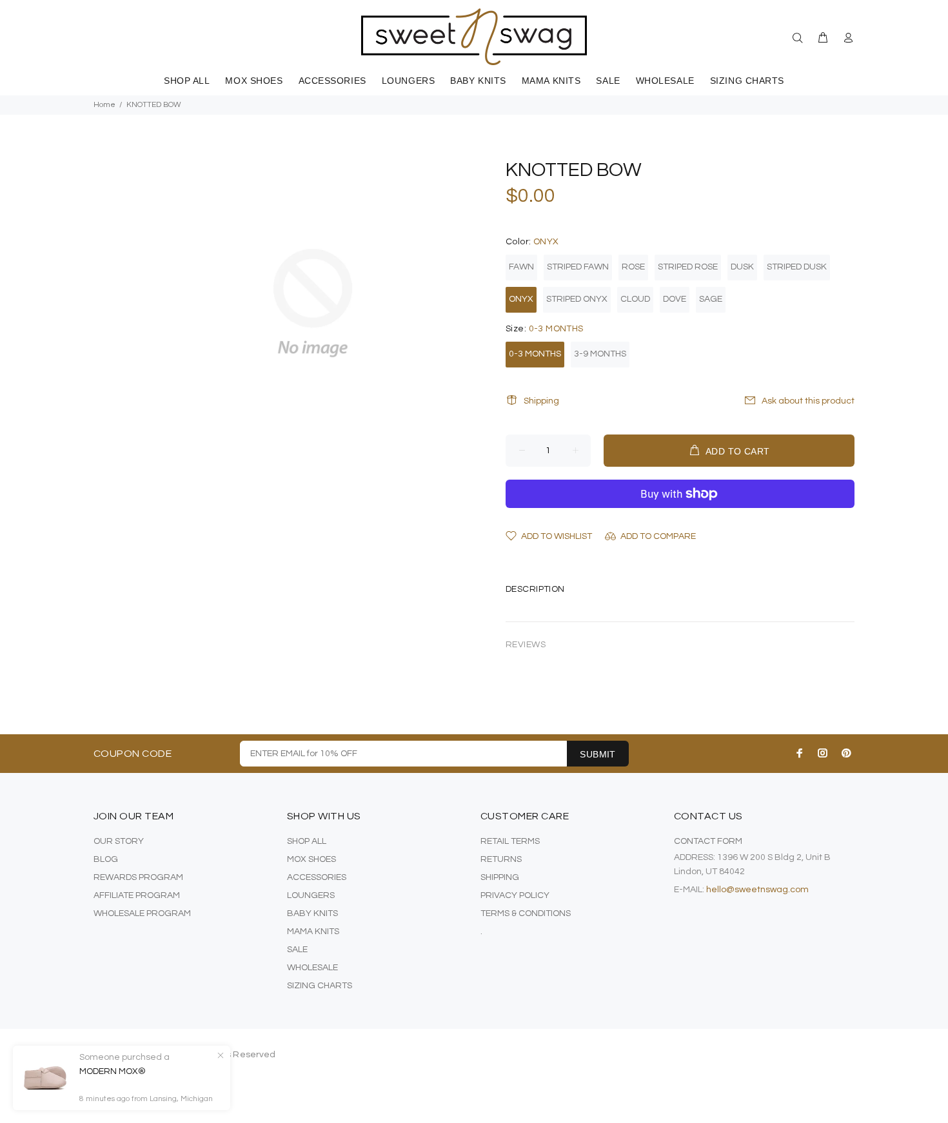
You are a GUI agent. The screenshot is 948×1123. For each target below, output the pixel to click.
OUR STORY (119, 841)
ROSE (633, 266)
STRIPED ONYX (576, 299)
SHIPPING (499, 877)
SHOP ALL (306, 841)
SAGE (710, 299)
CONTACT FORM (708, 841)
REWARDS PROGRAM (138, 877)
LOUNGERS (311, 895)
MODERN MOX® (112, 1071)
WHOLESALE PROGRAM (142, 913)
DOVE (674, 299)
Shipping (541, 400)
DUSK (742, 266)
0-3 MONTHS (535, 353)
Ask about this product (808, 400)
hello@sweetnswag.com (757, 889)
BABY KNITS (312, 913)
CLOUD (635, 299)
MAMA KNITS (313, 931)
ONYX (521, 299)
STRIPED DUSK (797, 266)
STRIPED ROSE (688, 266)
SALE (297, 949)
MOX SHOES (311, 859)
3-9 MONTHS (600, 353)
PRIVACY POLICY (514, 895)
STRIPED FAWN (578, 266)
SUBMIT (598, 754)
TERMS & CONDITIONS (525, 913)
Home (104, 105)
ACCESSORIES (316, 877)
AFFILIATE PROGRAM (137, 895)
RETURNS (501, 859)
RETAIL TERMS (510, 841)
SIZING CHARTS (319, 985)
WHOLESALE (312, 967)
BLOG (106, 859)
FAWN (521, 266)
